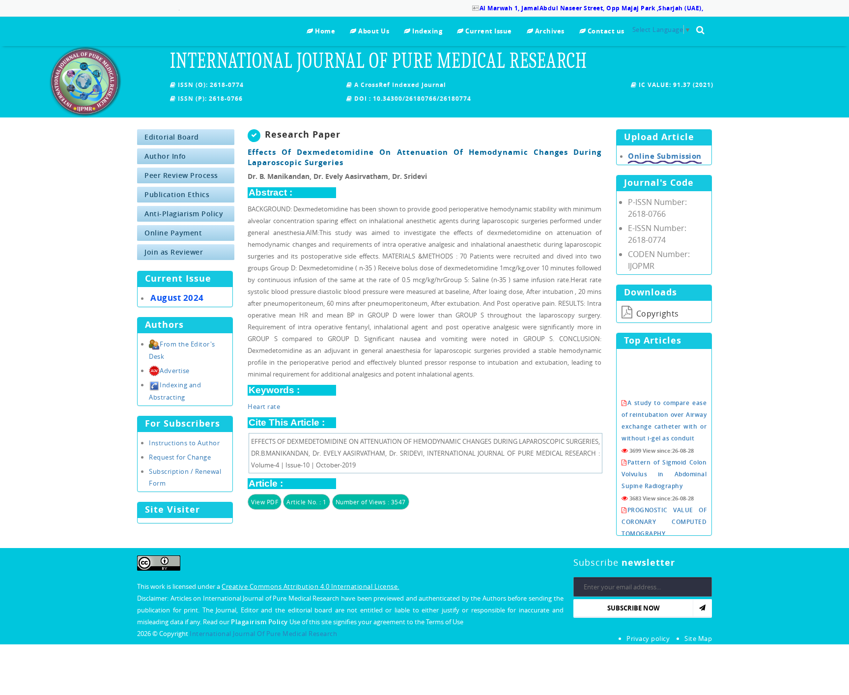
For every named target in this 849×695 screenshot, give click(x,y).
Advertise (175, 370)
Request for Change (180, 457)
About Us (373, 31)
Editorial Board (171, 137)
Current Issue (488, 31)
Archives (549, 31)
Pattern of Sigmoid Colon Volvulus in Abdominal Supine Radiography (664, 465)
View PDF (264, 502)
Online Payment (173, 232)
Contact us (605, 31)
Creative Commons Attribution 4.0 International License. (310, 586)
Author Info (165, 156)
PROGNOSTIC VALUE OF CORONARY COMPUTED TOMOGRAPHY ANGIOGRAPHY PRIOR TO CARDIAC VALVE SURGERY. (664, 524)
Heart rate (264, 406)
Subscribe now (633, 608)
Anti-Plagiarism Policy (183, 213)
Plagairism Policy (260, 621)
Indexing (426, 31)
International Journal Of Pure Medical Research (263, 633)
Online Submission (665, 156)
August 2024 (177, 297)
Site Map (698, 638)
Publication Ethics (176, 194)
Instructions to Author (184, 442)
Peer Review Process (181, 175)
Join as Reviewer (173, 252)
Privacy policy (648, 638)
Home (324, 31)
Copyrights (656, 313)
